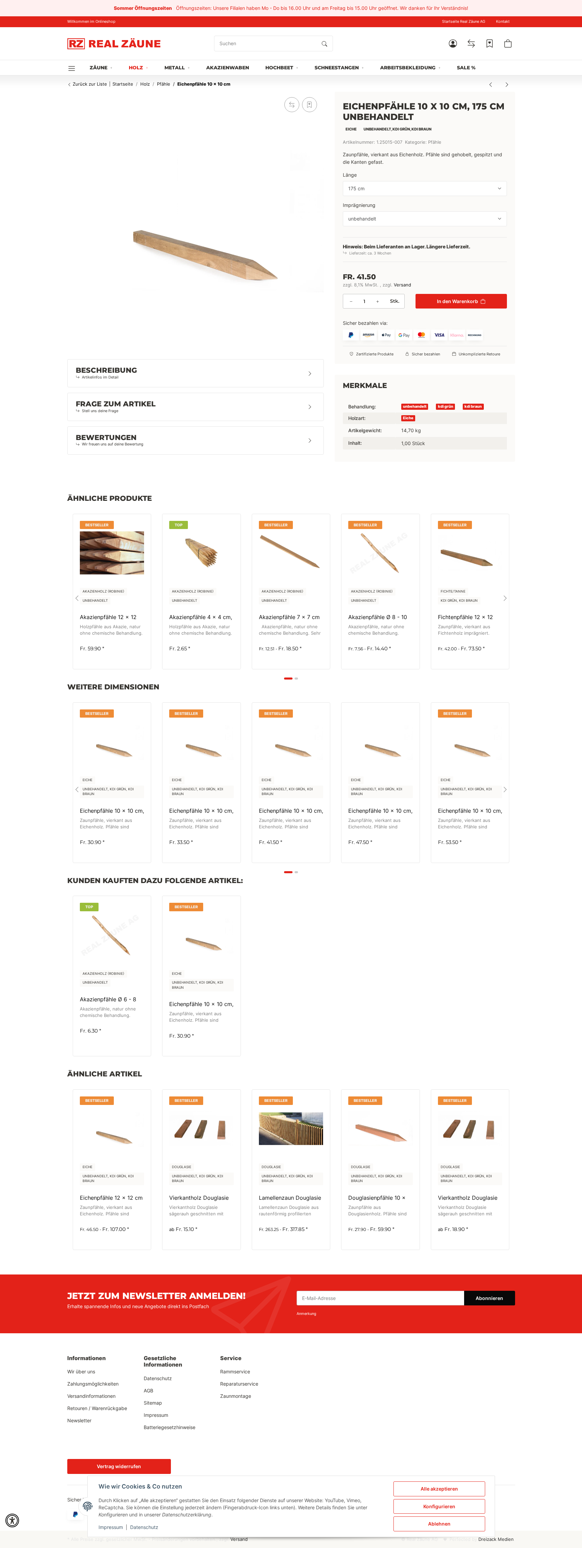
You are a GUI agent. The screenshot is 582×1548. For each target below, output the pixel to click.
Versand (402, 284)
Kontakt (503, 21)
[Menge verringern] (351, 301)
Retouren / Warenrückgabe (97, 1408)
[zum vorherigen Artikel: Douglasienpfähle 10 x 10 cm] (490, 84)
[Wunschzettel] (489, 43)
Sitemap (153, 1403)
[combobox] (425, 188)
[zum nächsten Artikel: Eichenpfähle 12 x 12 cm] (507, 84)
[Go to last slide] (77, 598)
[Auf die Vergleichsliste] (291, 104)
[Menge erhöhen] (377, 301)
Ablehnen (439, 1524)
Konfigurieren (439, 1506)
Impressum (111, 1527)
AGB (148, 1390)
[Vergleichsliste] (471, 43)
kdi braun (473, 406)
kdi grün (445, 406)
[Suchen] (324, 43)
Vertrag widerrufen (119, 1466)
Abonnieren (489, 1298)
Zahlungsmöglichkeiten (93, 1384)
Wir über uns (81, 1371)
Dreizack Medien (496, 1539)
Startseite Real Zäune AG (463, 21)
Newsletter (79, 1420)
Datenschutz (144, 1527)
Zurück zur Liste (89, 84)
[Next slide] (505, 598)
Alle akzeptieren (439, 1489)
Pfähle (434, 142)
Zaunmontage (235, 1396)
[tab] (288, 679)
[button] (453, 43)
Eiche (408, 418)
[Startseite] (113, 43)
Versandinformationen (91, 1396)
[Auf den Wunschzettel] (309, 104)
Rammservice (235, 1371)
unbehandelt (414, 406)
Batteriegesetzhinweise (169, 1427)
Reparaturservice (239, 1384)
